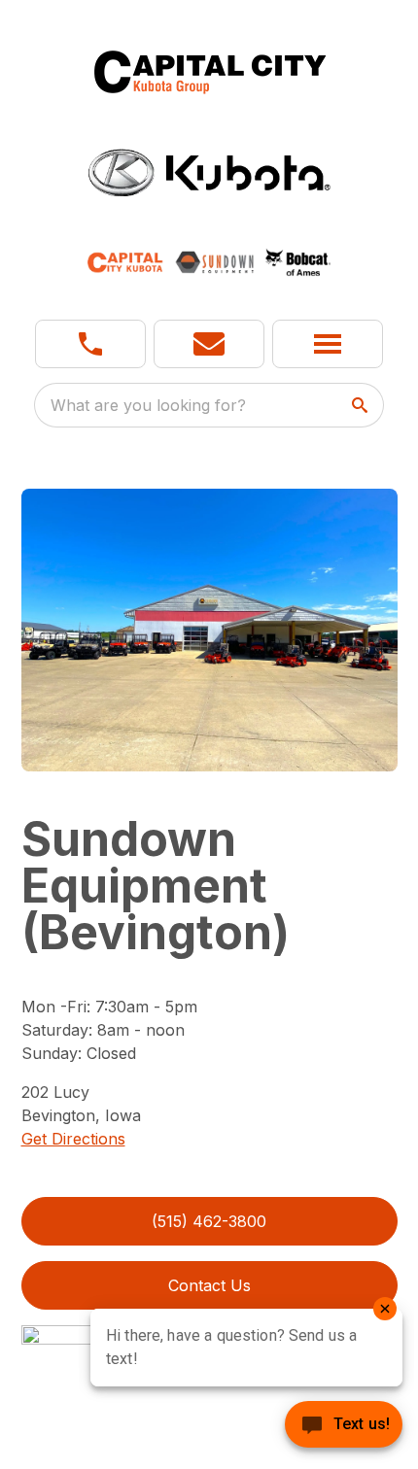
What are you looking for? (148, 405)
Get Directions (73, 1138)
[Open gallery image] (209, 629)
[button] (90, 344)
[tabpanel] (209, 632)
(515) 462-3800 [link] (209, 1221)
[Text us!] (343, 1426)
